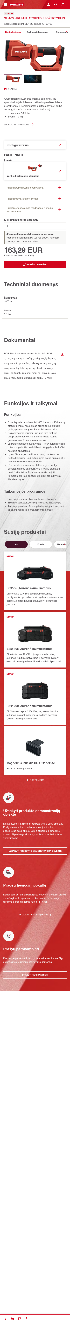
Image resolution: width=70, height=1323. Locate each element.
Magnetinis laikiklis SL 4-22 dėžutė (31, 763)
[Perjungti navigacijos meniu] (5, 4)
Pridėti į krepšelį (37, 264)
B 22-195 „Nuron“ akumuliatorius (29, 648)
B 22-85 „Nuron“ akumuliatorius (29, 588)
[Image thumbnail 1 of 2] (13, 78)
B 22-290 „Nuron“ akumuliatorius (29, 706)
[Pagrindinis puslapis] (16, 4)
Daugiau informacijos (16, 124)
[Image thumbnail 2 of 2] (33, 78)
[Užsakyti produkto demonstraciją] (12, 1318)
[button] (35, 171)
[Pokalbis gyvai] (19, 1318)
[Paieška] (62, 4)
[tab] (13, 32)
